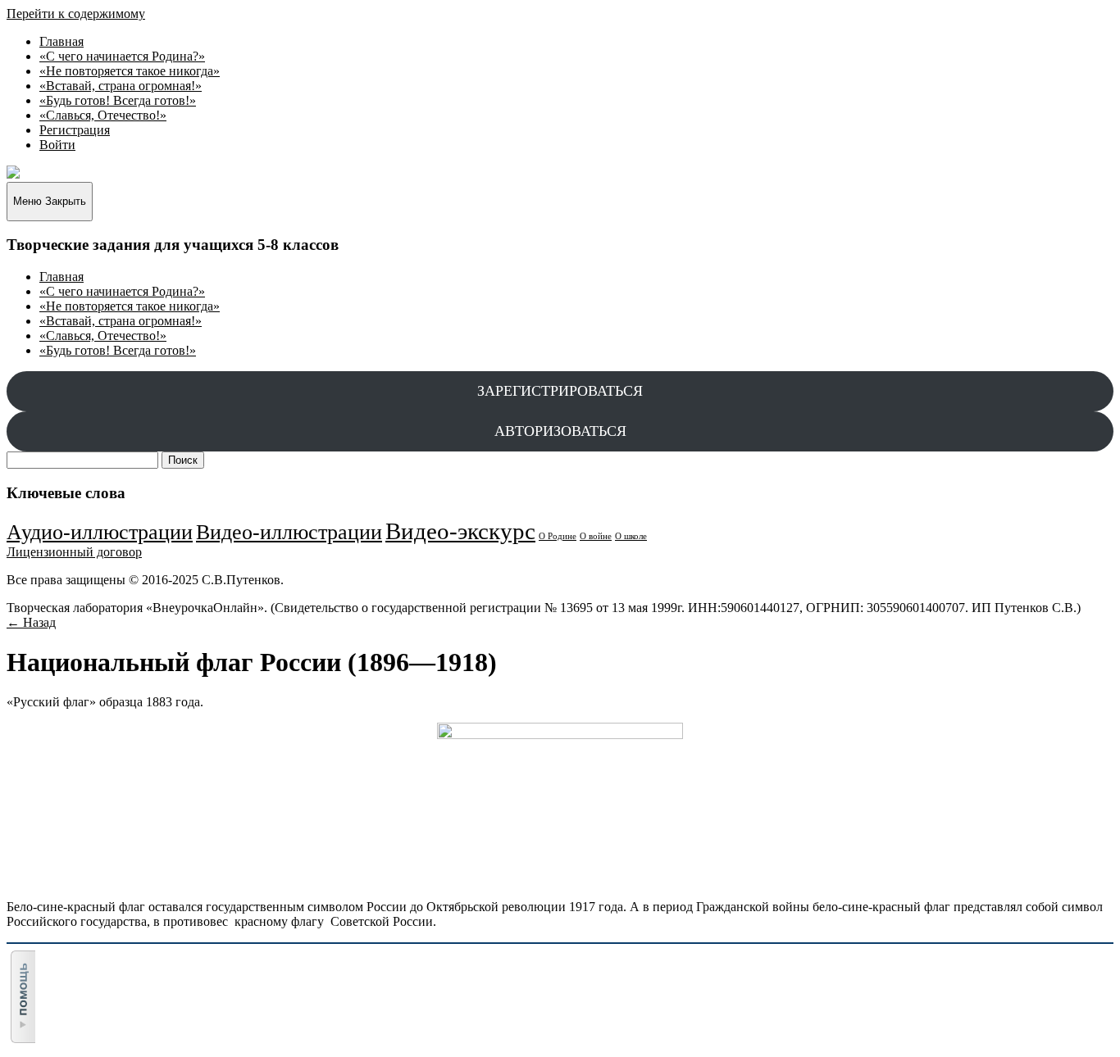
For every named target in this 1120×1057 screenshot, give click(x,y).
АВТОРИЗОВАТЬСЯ (560, 431)
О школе (631, 536)
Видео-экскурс (460, 531)
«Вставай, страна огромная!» (120, 86)
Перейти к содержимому (76, 13)
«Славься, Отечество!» (102, 115)
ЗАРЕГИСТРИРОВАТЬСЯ (560, 391)
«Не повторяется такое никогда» (129, 71)
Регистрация (74, 130)
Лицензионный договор (74, 552)
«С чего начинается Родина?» (122, 56)
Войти (57, 145)
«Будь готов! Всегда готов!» (117, 100)
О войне (596, 536)
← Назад (31, 622)
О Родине (557, 536)
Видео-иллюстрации (289, 532)
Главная (61, 41)
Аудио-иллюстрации (100, 532)
